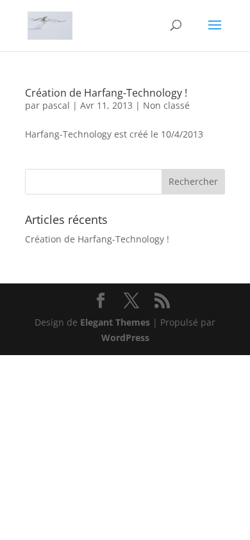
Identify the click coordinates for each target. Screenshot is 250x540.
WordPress (125, 337)
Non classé (166, 105)
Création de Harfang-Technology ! (106, 93)
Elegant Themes (115, 322)
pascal (56, 105)
